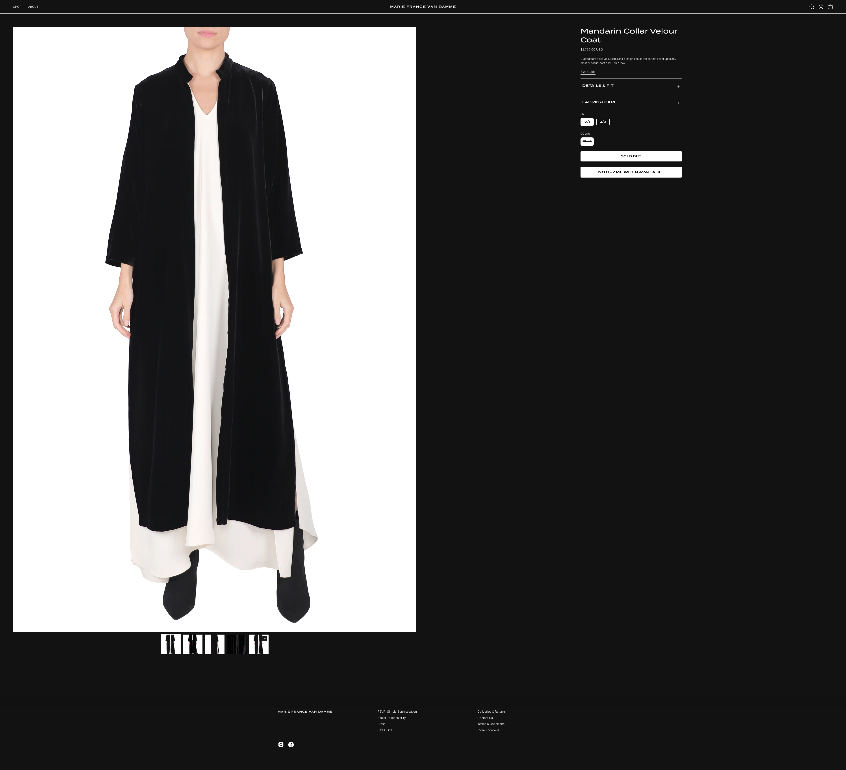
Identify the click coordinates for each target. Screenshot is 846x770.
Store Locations (488, 730)
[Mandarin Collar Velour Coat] (171, 644)
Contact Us (485, 717)
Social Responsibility (391, 717)
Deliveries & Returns (491, 711)
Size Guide (588, 71)
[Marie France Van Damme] (423, 6)
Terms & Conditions (491, 724)
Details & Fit (598, 86)
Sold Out (631, 156)
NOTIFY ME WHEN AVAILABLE (631, 172)
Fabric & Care (599, 102)
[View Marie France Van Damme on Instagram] (281, 744)
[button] (811, 6)
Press (381, 724)
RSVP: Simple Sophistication (397, 711)
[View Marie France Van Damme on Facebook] (291, 744)
